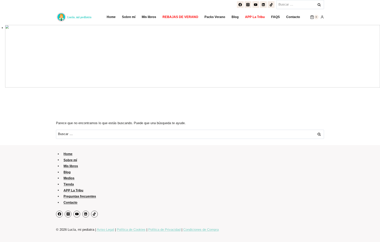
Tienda (69, 184)
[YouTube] (255, 4)
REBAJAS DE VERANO (180, 17)
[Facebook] (240, 4)
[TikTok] (271, 4)
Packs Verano (214, 17)
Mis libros (149, 17)
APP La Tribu (255, 17)
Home (111, 17)
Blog (235, 17)
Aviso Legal (105, 230)
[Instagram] (248, 4)
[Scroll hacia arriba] (372, 231)
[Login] (322, 17)
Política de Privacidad (164, 230)
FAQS (275, 17)
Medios (69, 178)
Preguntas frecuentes (80, 196)
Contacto (293, 17)
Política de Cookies (131, 230)
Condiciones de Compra (201, 230)
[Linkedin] (263, 4)
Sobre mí (128, 17)
